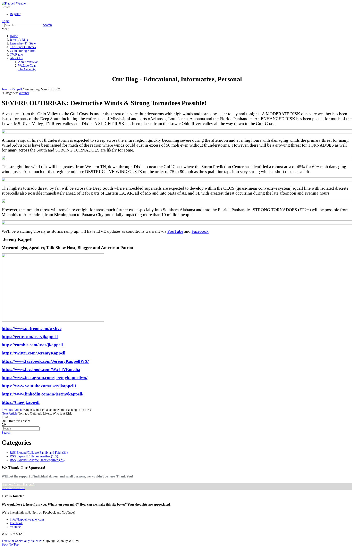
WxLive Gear (27, 65)
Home (14, 36)
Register (15, 14)
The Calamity (27, 69)
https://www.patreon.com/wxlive (31, 328)
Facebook (200, 231)
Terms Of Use (11, 540)
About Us (16, 58)
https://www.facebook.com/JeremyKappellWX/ (45, 361)
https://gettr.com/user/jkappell (30, 336)
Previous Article (12, 409)
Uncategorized (52, 460)
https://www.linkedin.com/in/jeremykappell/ (42, 394)
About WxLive (28, 62)
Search (47, 25)
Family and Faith (54, 452)
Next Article (9, 413)
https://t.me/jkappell (21, 402)
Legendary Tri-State (23, 43)
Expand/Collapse (28, 452)
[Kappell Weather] (14, 3)
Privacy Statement (31, 540)
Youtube (15, 527)
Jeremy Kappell (12, 89)
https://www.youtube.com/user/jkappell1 (39, 385)
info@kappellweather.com (27, 519)
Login (5, 21)
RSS (13, 452)
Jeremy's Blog (19, 39)
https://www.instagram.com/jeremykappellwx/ (44, 377)
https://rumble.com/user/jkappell (32, 344)
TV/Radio (16, 54)
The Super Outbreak (23, 47)
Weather (24, 93)
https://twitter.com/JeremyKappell (33, 353)
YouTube (175, 231)
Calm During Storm (22, 50)
